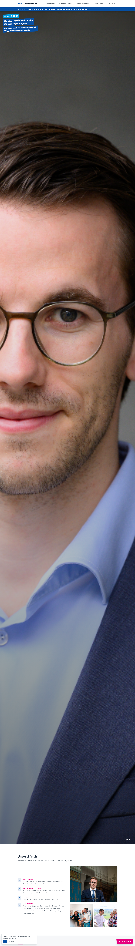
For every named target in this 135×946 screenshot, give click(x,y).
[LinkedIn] (114, 3)
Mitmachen (99, 3)
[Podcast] (116, 3)
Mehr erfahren (12, 938)
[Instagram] (110, 3)
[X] (112, 3)
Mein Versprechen (84, 3)
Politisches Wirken (66, 3)
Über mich (50, 3)
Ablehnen (11, 941)
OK (5, 941)
